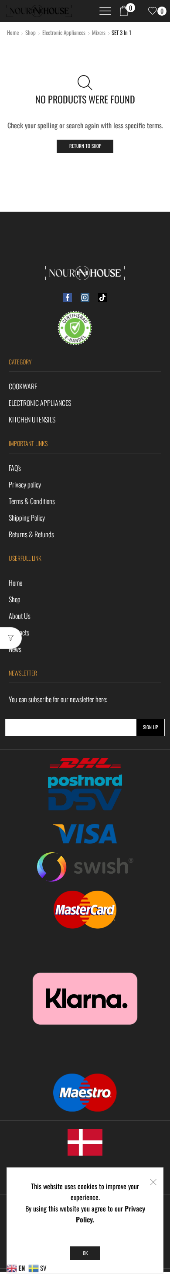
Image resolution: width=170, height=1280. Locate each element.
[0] (148, 11)
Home (13, 32)
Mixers (98, 32)
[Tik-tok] (102, 297)
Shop (30, 32)
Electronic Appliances (63, 32)
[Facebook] (67, 297)
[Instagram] (85, 297)
